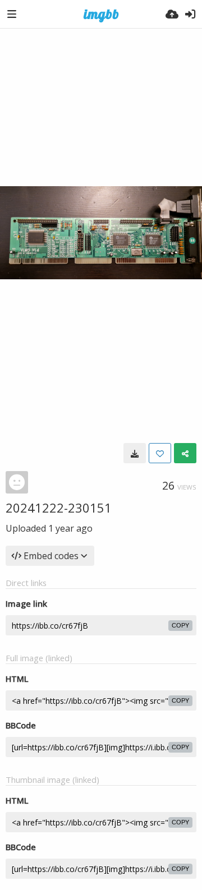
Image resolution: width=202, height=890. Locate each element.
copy (180, 625)
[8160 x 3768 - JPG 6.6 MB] (134, 453)
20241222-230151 (59, 507)
